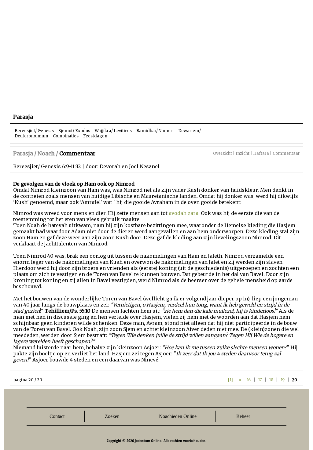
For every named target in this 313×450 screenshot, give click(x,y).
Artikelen (84, 97)
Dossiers (123, 97)
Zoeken (112, 416)
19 (283, 380)
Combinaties (66, 136)
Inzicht (242, 153)
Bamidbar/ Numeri (155, 130)
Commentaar (286, 153)
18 (271, 380)
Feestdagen (95, 136)
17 (260, 380)
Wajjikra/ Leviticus (113, 130)
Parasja (161, 97)
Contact (57, 416)
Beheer (243, 416)
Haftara (261, 153)
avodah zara (183, 213)
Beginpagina (31, 97)
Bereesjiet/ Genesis (34, 130)
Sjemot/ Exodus (74, 130)
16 (249, 380)
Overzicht (222, 153)
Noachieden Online (178, 416)
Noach (46, 153)
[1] (230, 380)
